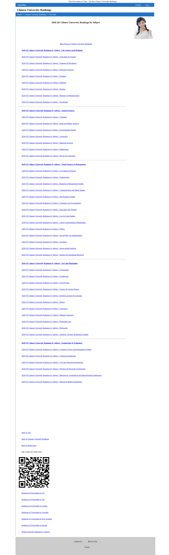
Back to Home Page (29, 446)
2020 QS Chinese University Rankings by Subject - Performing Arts (46, 322)
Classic (87, 547)
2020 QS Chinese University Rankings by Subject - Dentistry (44, 76)
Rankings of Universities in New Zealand (37, 519)
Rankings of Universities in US (33, 493)
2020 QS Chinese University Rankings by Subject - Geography (45, 136)
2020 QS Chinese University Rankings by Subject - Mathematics (45, 149)
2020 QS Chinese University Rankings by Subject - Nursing (43, 89)
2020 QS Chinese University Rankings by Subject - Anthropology (46, 177)
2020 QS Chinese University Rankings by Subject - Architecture (45, 276)
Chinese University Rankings (35, 14)
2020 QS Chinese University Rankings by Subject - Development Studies (48, 197)
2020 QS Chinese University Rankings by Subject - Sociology (44, 242)
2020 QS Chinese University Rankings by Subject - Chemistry (44, 117)
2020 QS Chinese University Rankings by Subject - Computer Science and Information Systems (56, 349)
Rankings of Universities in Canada (34, 506)
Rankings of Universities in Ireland (34, 525)
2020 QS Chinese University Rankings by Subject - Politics (43, 229)
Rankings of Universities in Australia (35, 512)
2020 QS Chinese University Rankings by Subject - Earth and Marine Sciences (50, 124)
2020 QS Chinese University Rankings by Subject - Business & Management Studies (52, 184)
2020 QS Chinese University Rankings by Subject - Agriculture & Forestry (49, 57)
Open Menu (22, 5)
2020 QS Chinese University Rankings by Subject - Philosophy (45, 328)
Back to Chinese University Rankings (35, 439)
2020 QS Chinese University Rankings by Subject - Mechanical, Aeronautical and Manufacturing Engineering (62, 375)
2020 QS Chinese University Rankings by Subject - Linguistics (44, 309)
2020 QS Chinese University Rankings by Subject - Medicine (44, 83)
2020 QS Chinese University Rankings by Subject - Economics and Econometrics (51, 203)
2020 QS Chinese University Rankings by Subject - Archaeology (45, 270)
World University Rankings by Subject (36, 532)
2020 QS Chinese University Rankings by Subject (76, 22)
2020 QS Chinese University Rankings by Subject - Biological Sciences (48, 70)
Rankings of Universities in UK (33, 500)
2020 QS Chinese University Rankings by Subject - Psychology (45, 102)
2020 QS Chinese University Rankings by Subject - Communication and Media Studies (53, 190)
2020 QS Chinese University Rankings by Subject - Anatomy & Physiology (49, 63)
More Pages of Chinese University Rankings (76, 44)
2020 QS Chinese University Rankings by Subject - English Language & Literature (52, 296)
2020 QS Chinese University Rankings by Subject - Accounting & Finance (49, 171)
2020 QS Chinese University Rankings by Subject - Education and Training (49, 210)
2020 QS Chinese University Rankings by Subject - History (43, 302)
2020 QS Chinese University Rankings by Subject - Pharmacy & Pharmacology (51, 96)
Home (19, 14)
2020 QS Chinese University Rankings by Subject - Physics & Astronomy (48, 156)
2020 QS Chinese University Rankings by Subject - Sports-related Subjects (49, 248)
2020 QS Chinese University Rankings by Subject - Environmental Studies (49, 130)
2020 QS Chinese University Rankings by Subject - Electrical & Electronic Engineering (53, 369)
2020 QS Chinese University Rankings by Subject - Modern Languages (48, 315)
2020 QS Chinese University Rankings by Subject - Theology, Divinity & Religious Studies (55, 334)
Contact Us (78, 542)
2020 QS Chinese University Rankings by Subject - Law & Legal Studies (48, 216)
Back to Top (26, 433)
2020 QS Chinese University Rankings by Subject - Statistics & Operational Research (53, 255)
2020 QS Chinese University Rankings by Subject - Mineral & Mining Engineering (52, 382)
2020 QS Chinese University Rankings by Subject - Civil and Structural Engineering (52, 362)
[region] (76, 34)
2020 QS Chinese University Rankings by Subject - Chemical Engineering (49, 356)
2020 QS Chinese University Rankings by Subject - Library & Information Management (54, 223)
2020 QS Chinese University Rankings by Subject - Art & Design (45, 283)
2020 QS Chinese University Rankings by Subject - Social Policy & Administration (52, 235)
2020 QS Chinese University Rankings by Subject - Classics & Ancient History (50, 289)
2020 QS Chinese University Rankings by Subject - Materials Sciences (47, 143)
